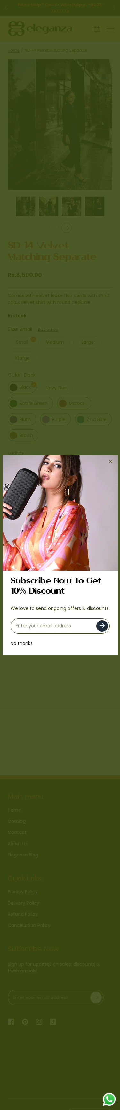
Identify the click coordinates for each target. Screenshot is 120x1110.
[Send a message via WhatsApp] (109, 1099)
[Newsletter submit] (102, 626)
